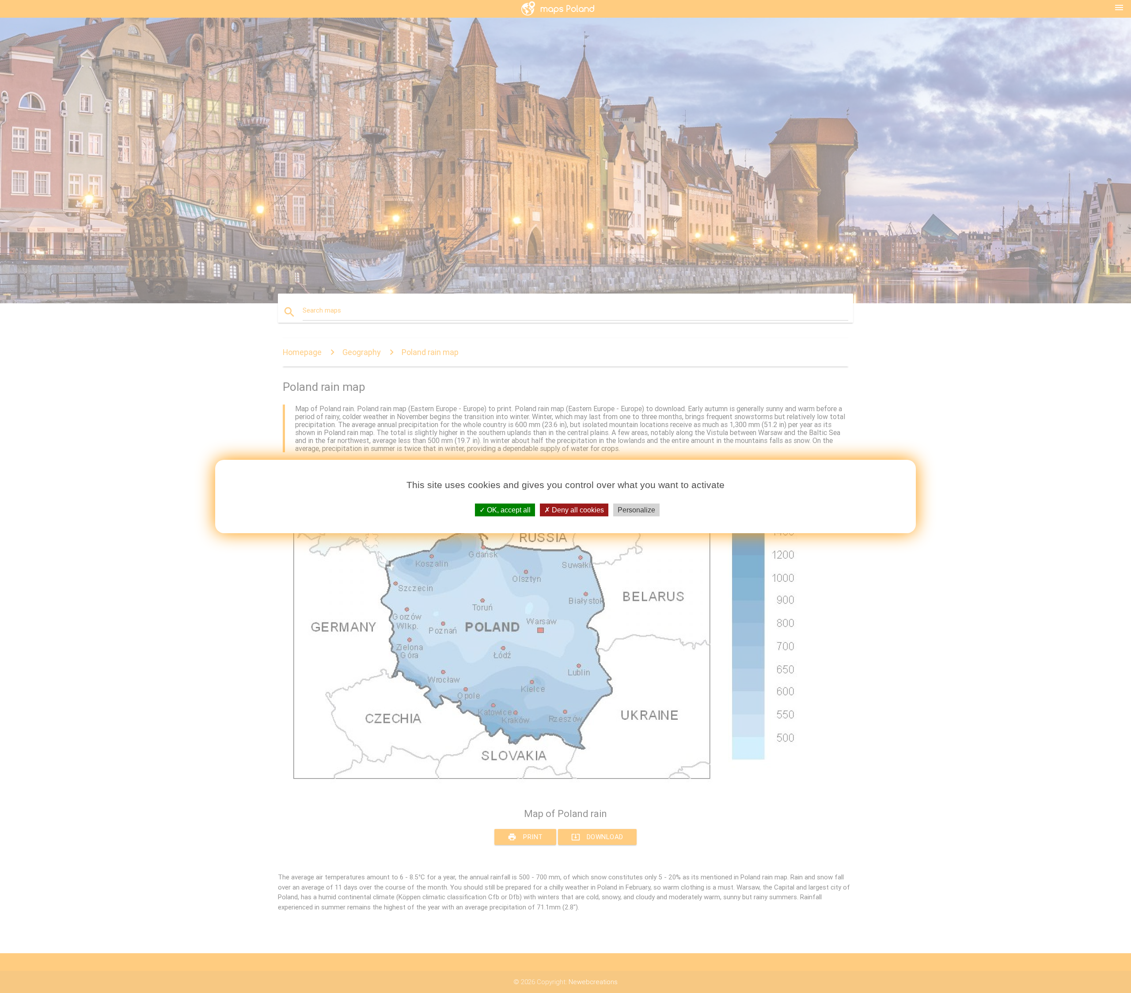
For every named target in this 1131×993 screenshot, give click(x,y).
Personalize (636, 510)
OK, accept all (508, 510)
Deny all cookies (577, 510)
